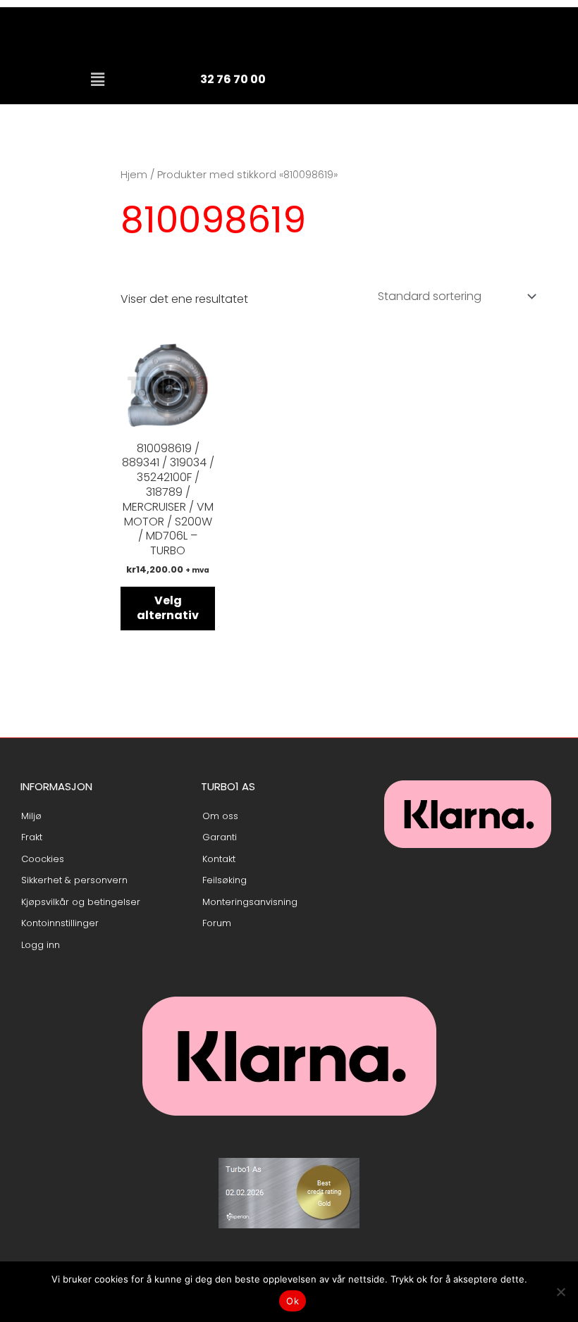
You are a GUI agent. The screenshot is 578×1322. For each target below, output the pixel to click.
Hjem (134, 175)
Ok (292, 1301)
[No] (560, 1292)
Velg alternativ (168, 607)
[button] (97, 79)
